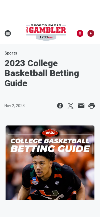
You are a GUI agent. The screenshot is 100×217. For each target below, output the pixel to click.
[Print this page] (92, 106)
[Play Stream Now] (91, 33)
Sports (10, 53)
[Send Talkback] (80, 33)
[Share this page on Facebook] (60, 106)
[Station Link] (46, 33)
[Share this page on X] (70, 106)
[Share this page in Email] (81, 106)
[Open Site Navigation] (7, 33)
